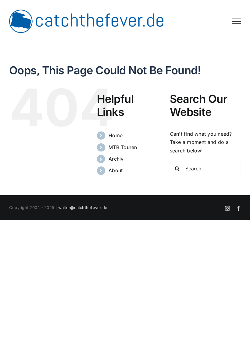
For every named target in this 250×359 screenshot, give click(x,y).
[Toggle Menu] (236, 21)
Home (116, 135)
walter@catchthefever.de (83, 207)
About (116, 170)
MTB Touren (123, 147)
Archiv (116, 159)
